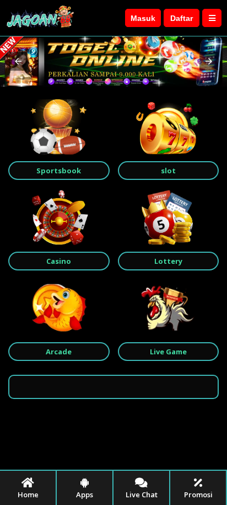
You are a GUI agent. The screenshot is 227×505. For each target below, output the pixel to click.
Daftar (181, 18)
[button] (18, 61)
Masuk (143, 18)
